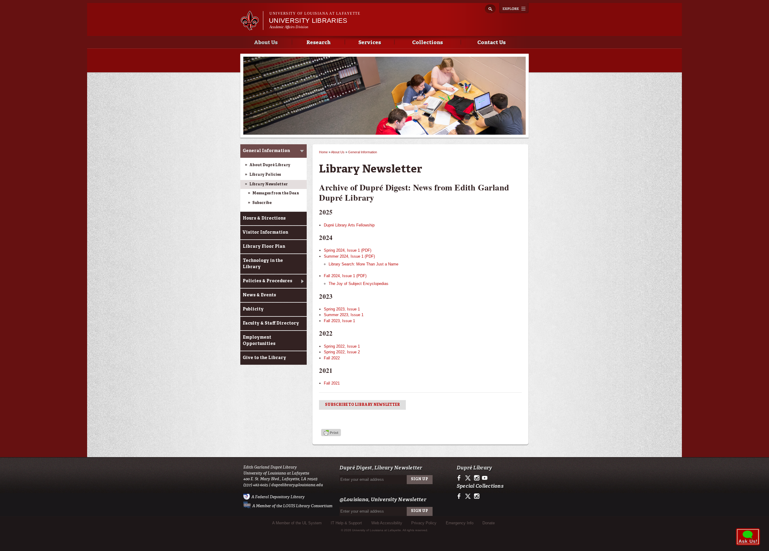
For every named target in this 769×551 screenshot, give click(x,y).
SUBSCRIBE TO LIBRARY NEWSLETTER (362, 405)
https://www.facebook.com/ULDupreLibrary (460, 478)
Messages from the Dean (275, 193)
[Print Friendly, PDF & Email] (331, 433)
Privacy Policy (423, 523)
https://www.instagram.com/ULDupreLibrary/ (476, 478)
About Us (266, 42)
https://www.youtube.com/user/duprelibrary (485, 478)
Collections (427, 42)
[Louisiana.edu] (251, 27)
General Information (266, 151)
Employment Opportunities (259, 340)
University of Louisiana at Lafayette (314, 13)
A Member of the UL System (297, 523)
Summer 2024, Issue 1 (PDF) (349, 256)
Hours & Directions (264, 218)
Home (323, 152)
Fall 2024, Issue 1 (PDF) (345, 276)
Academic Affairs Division (288, 27)
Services (369, 42)
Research (318, 42)
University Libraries (308, 20)
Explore (514, 8)
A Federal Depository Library (278, 496)
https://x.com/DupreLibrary (468, 478)
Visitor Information (265, 232)
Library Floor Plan (264, 246)
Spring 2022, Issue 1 (342, 346)
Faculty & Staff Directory (271, 323)
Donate (488, 523)
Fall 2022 (332, 358)
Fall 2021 (332, 383)
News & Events (259, 295)
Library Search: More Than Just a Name (363, 264)
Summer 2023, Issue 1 (343, 315)
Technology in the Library (263, 264)
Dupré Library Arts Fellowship (349, 225)
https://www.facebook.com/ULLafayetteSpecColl (460, 496)
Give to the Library (264, 358)
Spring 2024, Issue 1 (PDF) (347, 250)
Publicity (253, 309)
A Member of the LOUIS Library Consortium (292, 505)
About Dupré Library (269, 165)
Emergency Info (459, 523)
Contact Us (491, 42)
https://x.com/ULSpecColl (468, 496)
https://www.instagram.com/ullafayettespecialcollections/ (476, 496)
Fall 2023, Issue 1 (339, 321)
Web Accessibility (386, 523)
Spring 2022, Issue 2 (342, 352)
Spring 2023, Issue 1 (342, 309)
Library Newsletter (268, 184)
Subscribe (262, 203)
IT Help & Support (346, 523)
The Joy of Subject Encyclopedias (358, 283)
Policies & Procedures (267, 281)
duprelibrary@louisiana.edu (297, 484)
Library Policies (265, 175)
